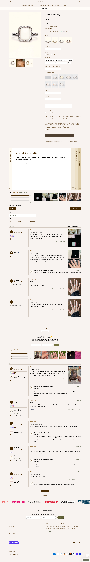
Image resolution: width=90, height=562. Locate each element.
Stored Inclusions (50, 60)
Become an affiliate (13, 528)
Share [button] (47, 23)
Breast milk (59, 60)
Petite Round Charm (18, 458)
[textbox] (22, 215)
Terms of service (44, 558)
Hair (69, 62)
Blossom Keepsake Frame (19, 377)
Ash (65, 60)
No (52, 112)
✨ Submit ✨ (61, 517)
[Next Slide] (80, 197)
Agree (48, 129)
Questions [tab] (18, 205)
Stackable (55, 54)
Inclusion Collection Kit (19, 432)
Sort (68, 226)
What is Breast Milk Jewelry (15, 524)
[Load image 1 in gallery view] (13, 63)
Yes (47, 112)
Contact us (11, 526)
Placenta (70, 60)
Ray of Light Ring (19, 412)
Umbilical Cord (49, 62)
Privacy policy (37, 558)
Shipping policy (51, 558)
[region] (57, 197)
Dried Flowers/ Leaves (60, 62)
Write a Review (76, 209)
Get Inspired (11, 538)
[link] (12, 502)
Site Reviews (12, 533)
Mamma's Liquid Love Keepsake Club (69, 141)
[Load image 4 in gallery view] (29, 63)
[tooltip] (12, 369)
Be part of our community (14, 531)
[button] (10, 1)
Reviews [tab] (11, 205)
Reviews (11, 535)
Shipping (46, 33)
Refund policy (30, 558)
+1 (15, 373)
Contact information (59, 558)
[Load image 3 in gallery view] (21, 63)
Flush (48, 54)
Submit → (57, 345)
